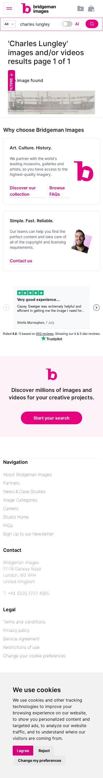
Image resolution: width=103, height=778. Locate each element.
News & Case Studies (24, 491)
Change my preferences (39, 760)
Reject (44, 750)
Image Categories (20, 499)
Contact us (21, 260)
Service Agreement (21, 638)
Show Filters (11, 90)
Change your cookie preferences (34, 655)
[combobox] (58, 24)
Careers (10, 508)
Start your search (51, 418)
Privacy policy (16, 630)
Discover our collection (23, 191)
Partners (11, 483)
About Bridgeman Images (27, 474)
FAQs (8, 525)
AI (77, 24)
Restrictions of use (21, 647)
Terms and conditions (24, 621)
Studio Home (16, 516)
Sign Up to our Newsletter (28, 533)
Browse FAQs (57, 191)
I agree (23, 750)
